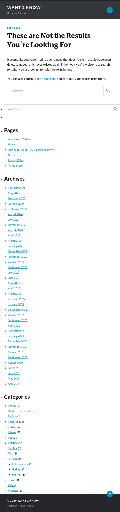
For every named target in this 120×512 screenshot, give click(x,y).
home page (49, 78)
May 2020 (14, 378)
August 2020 (15, 362)
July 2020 (13, 368)
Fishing (12, 427)
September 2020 (18, 357)
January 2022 (16, 304)
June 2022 (14, 277)
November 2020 (17, 346)
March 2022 (15, 293)
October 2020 (16, 352)
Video (11, 485)
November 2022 (17, 256)
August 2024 (15, 214)
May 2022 (14, 283)
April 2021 (14, 325)
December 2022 (17, 251)
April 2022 (14, 288)
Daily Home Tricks (18, 411)
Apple (15, 458)
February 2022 (16, 299)
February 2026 (16, 187)
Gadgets (17, 469)
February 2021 (16, 330)
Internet (16, 474)
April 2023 (14, 235)
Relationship (15, 443)
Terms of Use (15, 165)
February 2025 (16, 198)
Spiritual (13, 448)
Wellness (13, 490)
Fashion (12, 416)
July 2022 (13, 272)
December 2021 (17, 309)
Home (11, 144)
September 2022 (18, 267)
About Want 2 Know (19, 139)
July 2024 (13, 219)
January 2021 (16, 336)
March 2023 (15, 240)
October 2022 (16, 262)
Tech (10, 453)
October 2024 (16, 203)
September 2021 (18, 320)
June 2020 (14, 373)
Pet (10, 437)
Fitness (12, 432)
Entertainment (20, 464)
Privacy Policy (16, 160)
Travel (11, 480)
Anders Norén (26, 506)
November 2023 (17, 224)
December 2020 (17, 341)
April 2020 (14, 383)
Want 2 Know (24, 7)
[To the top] (110, 494)
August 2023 (15, 230)
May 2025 (14, 193)
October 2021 (16, 315)
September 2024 (18, 209)
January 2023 (16, 246)
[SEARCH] (108, 90)
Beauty (12, 405)
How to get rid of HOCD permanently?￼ (31, 149)
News (11, 155)
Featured (13, 421)
